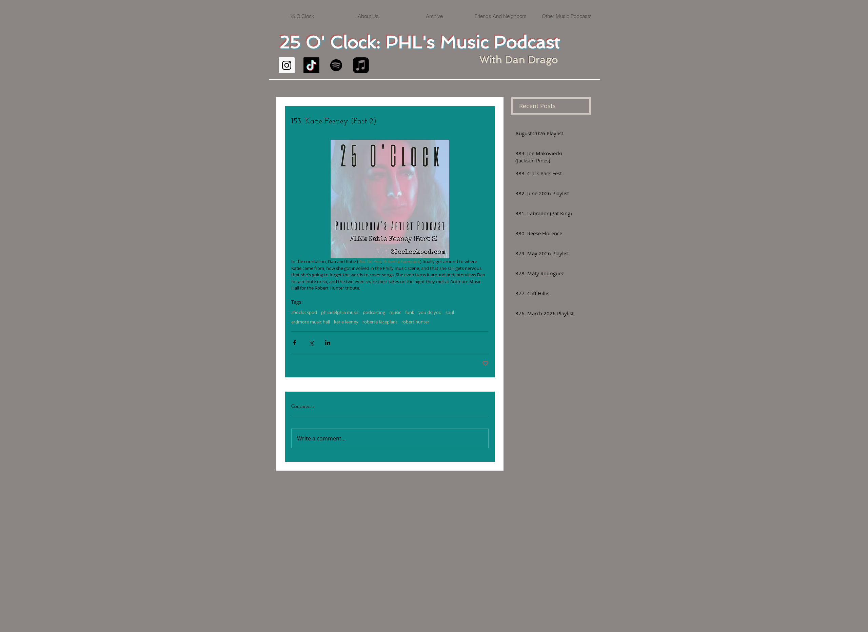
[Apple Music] (361, 65)
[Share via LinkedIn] (327, 342)
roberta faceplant (379, 321)
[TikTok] (311, 65)
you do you (429, 312)
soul (450, 312)
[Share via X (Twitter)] (311, 342)
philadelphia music (340, 312)
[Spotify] (336, 65)
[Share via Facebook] (294, 342)
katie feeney (346, 321)
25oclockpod (304, 312)
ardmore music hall (310, 321)
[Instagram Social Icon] (287, 65)
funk (409, 312)
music (395, 312)
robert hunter (415, 321)
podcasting (374, 312)
